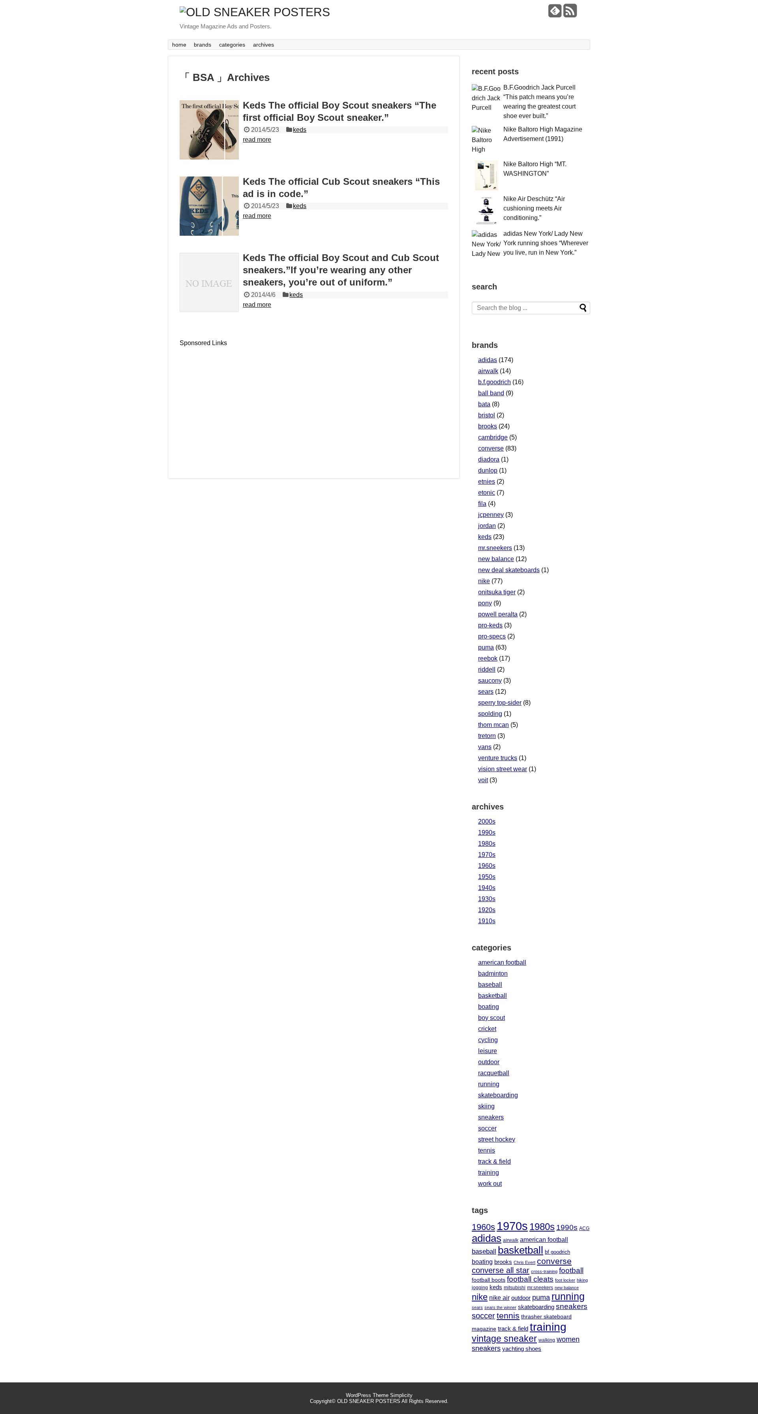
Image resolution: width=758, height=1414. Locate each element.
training (488, 1172)
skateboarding (498, 1095)
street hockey (496, 1139)
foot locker (565, 1280)
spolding (490, 713)
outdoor (488, 1062)
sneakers (491, 1117)
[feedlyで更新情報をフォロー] (554, 13)
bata (484, 404)
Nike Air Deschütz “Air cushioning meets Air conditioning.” (534, 208)
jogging (480, 1287)
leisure (487, 1051)
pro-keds (490, 625)
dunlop (487, 470)
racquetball (493, 1073)
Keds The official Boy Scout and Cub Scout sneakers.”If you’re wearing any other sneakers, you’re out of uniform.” (341, 269)
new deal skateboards (509, 570)
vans (485, 747)
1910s (486, 921)
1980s (486, 843)
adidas (487, 360)
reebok (487, 658)
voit (483, 780)
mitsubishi (514, 1287)
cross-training (544, 1271)
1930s (486, 899)
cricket (487, 1028)
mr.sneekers (495, 548)
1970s (486, 854)
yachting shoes (521, 1348)
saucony (490, 680)
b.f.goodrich (494, 382)
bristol (486, 415)
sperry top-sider (500, 702)
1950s (486, 876)
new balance (496, 559)
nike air (499, 1297)
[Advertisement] (246, 402)
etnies (486, 481)
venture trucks (497, 758)
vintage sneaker (504, 1338)
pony (485, 603)
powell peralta (498, 614)
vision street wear (502, 769)
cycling (488, 1040)
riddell (486, 669)
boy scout (491, 1017)
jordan (487, 525)
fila (482, 503)
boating (488, 1006)
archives (263, 44)
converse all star (500, 1270)
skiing (486, 1106)
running (488, 1084)
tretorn (487, 735)
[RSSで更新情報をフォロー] (569, 13)
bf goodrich (557, 1252)
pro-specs (492, 636)
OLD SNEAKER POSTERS (368, 1401)
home (179, 44)
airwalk (488, 371)
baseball (490, 984)
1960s (486, 865)
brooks (487, 426)
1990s (486, 832)
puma (486, 647)
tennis (486, 1150)
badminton (493, 973)
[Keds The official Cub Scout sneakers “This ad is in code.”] (209, 206)
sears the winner (500, 1307)
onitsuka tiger (497, 592)
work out (490, 1183)
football (571, 1270)
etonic (486, 492)
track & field (494, 1161)
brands (202, 44)
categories (232, 44)
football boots (488, 1280)
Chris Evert (524, 1262)
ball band (491, 393)
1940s (486, 887)
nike (484, 581)
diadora (488, 459)
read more (257, 139)
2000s (486, 821)
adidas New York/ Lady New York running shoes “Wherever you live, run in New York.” (545, 243)
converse (491, 448)
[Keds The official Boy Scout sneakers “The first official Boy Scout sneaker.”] (209, 130)
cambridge (493, 437)
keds (299, 129)
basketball (492, 995)
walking (546, 1340)
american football (502, 962)
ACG (584, 1228)
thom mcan (493, 724)
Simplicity (401, 1395)
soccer (487, 1128)
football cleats (530, 1279)
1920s (486, 910)
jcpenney (491, 514)
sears (485, 691)
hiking (582, 1280)
